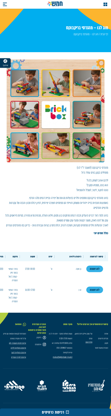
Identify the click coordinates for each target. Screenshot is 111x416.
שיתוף (5, 65)
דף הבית (104, 34)
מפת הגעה (88, 342)
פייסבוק (38, 337)
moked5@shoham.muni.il (62, 357)
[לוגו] (55, 4)
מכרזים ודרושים (103, 338)
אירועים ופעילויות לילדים (18, 347)
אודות (106, 333)
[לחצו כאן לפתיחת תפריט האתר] (105, 4)
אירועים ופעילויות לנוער (18, 352)
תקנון (106, 343)
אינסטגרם (38, 344)
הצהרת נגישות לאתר (101, 347)
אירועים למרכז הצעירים (18, 357)
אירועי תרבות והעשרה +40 (17, 343)
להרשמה (95, 269)
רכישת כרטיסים (53, 412)
